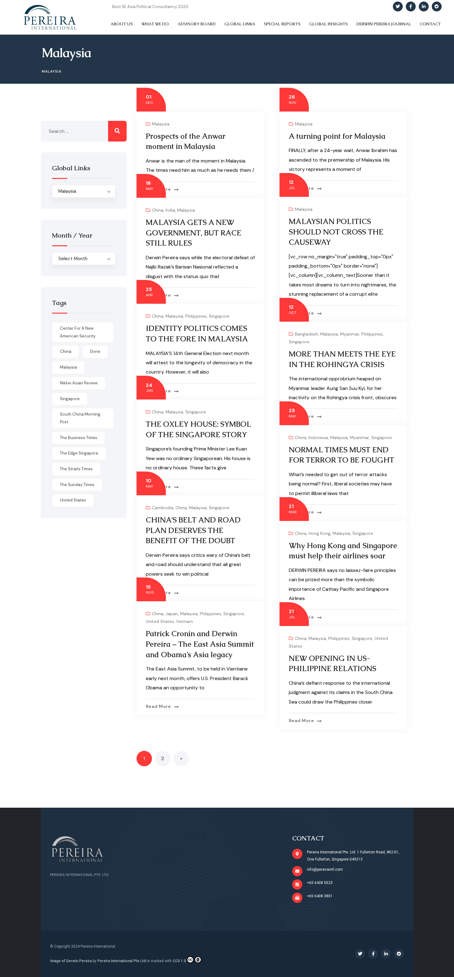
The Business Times (78, 437)
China (157, 210)
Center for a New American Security (77, 332)
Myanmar (349, 334)
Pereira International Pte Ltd (121, 961)
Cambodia (162, 507)
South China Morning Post (80, 418)
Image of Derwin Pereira (71, 961)
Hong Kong (319, 533)
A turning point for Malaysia (337, 136)
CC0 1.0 (179, 961)
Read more (158, 189)
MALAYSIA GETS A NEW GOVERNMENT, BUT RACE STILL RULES (193, 233)
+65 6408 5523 (320, 883)
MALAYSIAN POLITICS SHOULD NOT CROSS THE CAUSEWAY (336, 232)
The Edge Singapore (79, 453)
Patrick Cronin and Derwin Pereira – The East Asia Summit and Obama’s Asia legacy (200, 644)
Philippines (196, 316)
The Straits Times (76, 469)
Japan (172, 613)
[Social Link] (398, 6)
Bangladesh (306, 334)
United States (160, 621)
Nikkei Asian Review (79, 383)
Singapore (219, 316)
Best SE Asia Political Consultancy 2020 (150, 6)
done (95, 351)
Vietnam (184, 621)
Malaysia (161, 124)
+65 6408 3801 (320, 896)
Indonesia (318, 437)
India (170, 210)
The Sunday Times (77, 484)
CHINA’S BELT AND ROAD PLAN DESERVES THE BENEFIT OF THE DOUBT (193, 530)
